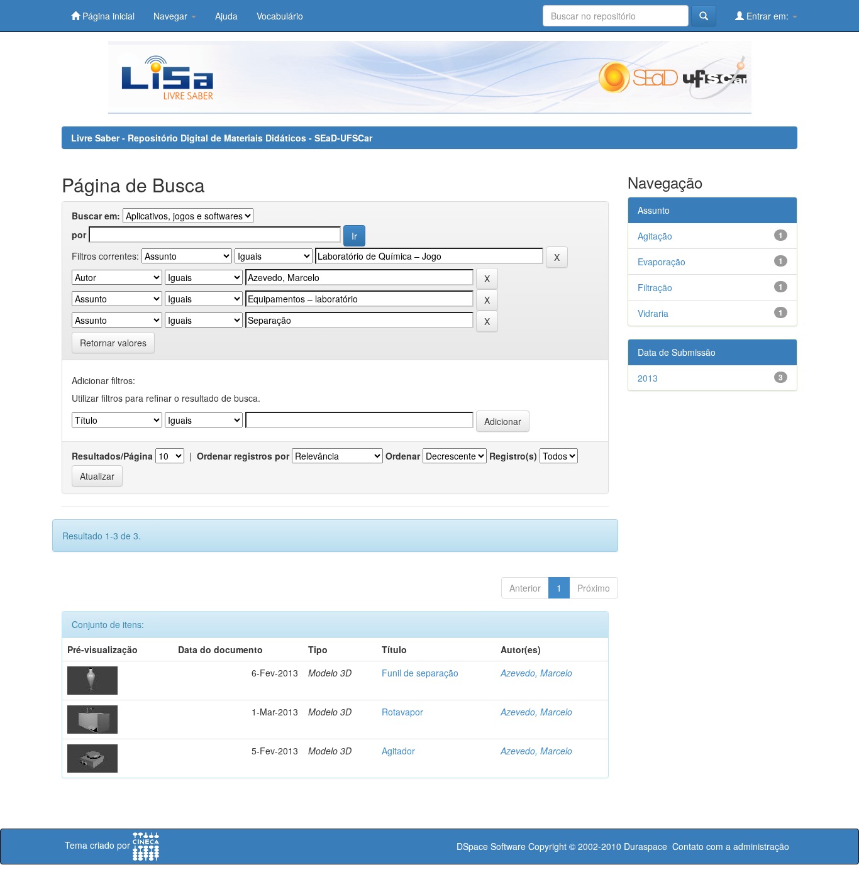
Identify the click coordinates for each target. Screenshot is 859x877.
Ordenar (402, 456)
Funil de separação (420, 672)
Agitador (398, 750)
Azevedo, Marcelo (536, 672)
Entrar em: (767, 15)
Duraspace (645, 846)
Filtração (655, 287)
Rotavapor (402, 711)
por (79, 234)
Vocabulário (280, 15)
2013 (648, 378)
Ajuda (226, 15)
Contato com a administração (730, 846)
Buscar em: (96, 215)
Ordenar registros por (243, 456)
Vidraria (653, 313)
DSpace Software (491, 846)
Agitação (655, 235)
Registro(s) (513, 456)
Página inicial (107, 15)
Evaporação (661, 261)
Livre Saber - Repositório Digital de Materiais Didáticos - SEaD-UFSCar (221, 137)
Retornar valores (113, 342)
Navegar (171, 15)
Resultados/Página (112, 456)
